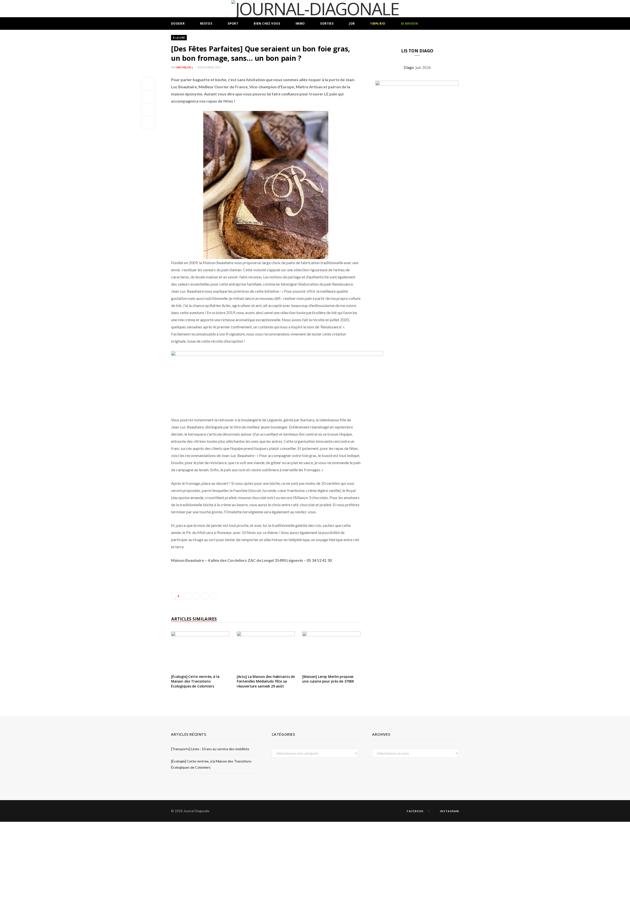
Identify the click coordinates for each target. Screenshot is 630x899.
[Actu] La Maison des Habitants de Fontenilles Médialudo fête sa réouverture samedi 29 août (266, 681)
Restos (206, 23)
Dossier (178, 23)
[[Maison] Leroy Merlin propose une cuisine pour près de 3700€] (331, 650)
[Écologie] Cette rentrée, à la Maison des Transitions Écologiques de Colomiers (195, 681)
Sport (233, 23)
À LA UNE (179, 37)
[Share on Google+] (204, 596)
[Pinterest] (148, 109)
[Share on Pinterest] (213, 596)
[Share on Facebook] (148, 83)
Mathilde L (184, 67)
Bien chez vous (267, 23)
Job (352, 23)
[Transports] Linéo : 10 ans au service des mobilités (210, 749)
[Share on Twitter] (148, 96)
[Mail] (148, 122)
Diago (409, 67)
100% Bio (377, 23)
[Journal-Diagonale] (315, 8)
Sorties (326, 23)
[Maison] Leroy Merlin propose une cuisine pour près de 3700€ (328, 679)
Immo (300, 23)
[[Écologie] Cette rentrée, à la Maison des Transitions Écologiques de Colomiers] (200, 650)
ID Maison (409, 23)
